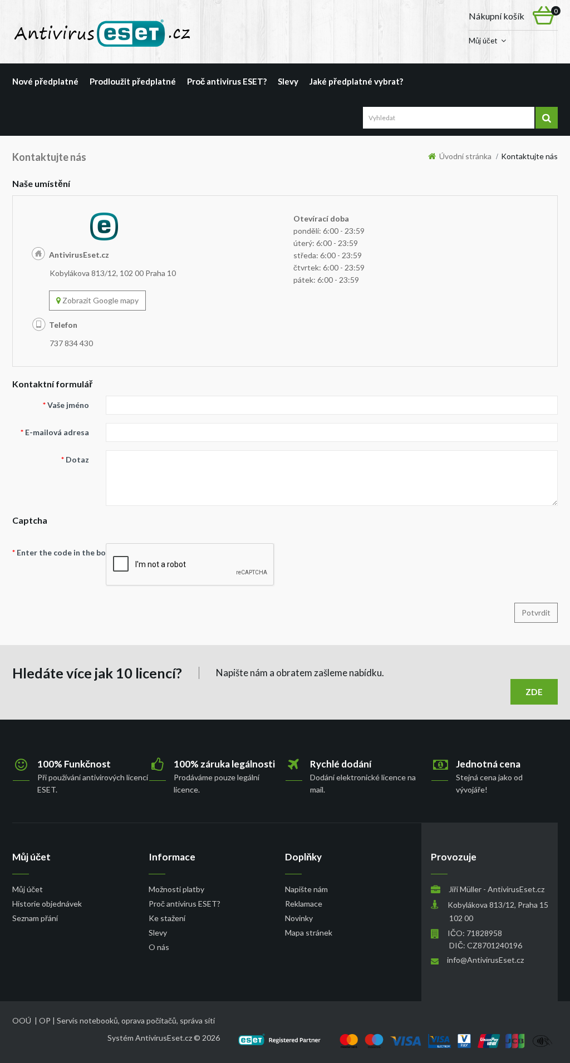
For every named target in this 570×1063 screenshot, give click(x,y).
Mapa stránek (308, 932)
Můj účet (483, 40)
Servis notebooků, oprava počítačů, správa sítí (136, 1020)
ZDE (534, 692)
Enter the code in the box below (57, 552)
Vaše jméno (68, 405)
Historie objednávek (47, 903)
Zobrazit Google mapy (100, 300)
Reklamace (303, 903)
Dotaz (77, 459)
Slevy (288, 81)
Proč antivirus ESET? (227, 81)
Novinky (299, 918)
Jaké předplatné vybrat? (356, 81)
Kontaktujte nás (529, 156)
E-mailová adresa (57, 432)
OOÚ (21, 1020)
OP (45, 1020)
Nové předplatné (45, 81)
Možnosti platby (176, 889)
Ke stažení (167, 918)
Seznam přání (35, 918)
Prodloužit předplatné (133, 81)
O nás (159, 947)
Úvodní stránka (464, 156)
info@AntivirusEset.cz (485, 959)
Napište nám (306, 889)
